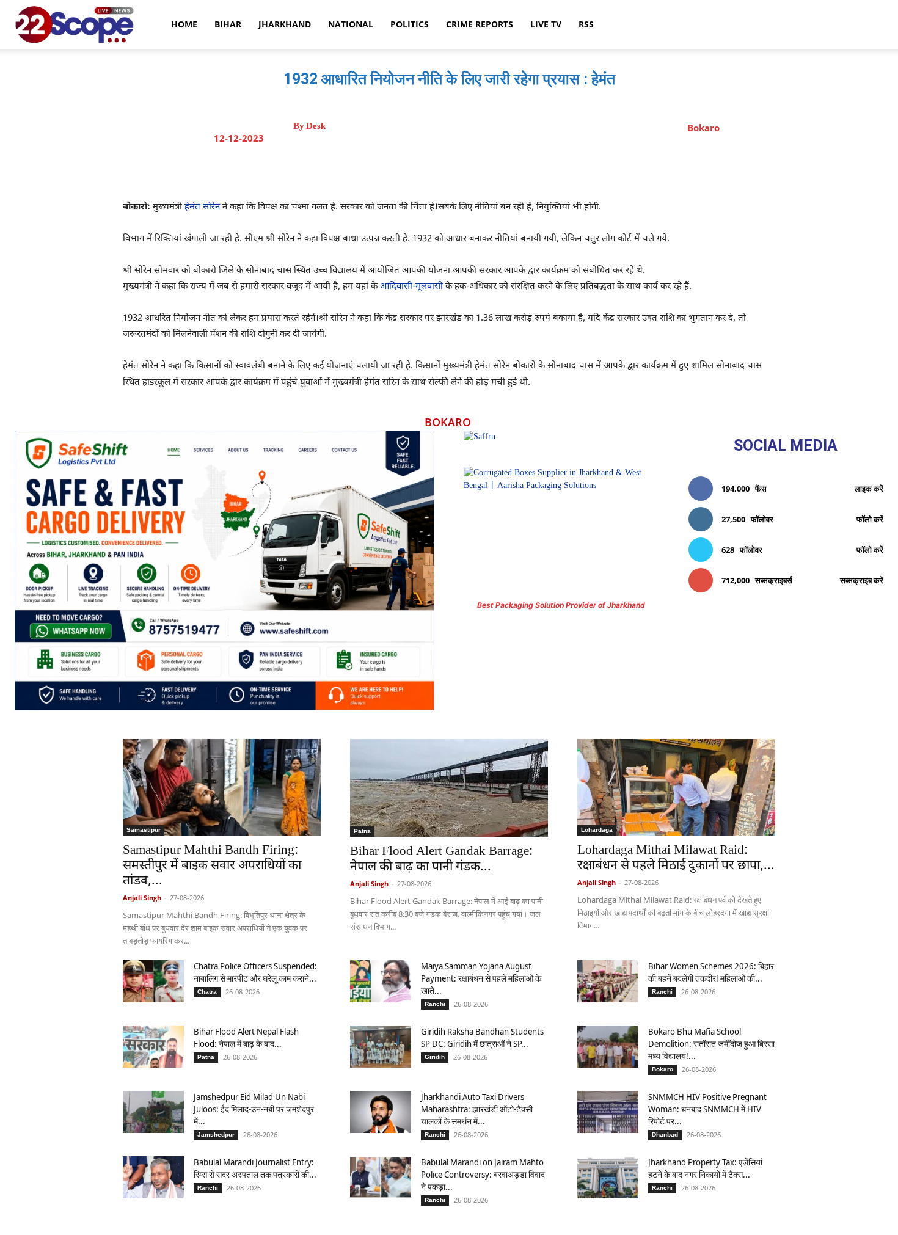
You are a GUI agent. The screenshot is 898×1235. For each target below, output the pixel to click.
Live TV (545, 24)
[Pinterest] (474, 169)
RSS (586, 24)
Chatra (207, 991)
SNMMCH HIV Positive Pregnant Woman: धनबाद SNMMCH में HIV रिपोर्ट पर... (707, 1109)
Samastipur (143, 829)
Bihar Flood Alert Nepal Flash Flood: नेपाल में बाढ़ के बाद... (246, 1037)
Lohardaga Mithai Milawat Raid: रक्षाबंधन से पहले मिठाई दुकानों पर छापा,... (676, 858)
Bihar (227, 24)
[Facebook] (418, 169)
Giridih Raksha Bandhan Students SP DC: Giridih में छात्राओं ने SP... (482, 1037)
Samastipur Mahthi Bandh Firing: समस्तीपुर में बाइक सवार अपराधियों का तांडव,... (212, 866)
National (350, 24)
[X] (446, 169)
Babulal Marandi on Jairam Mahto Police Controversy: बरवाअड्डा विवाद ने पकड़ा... (483, 1174)
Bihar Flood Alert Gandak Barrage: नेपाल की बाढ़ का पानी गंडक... (441, 859)
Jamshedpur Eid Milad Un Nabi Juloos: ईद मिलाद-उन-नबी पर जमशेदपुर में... (254, 1109)
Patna (362, 831)
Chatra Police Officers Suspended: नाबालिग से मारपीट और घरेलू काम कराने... (255, 972)
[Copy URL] (530, 169)
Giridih (435, 1057)
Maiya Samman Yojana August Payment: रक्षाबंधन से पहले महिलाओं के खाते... (481, 978)
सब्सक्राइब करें (861, 580)
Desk (316, 126)
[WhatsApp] (502, 169)
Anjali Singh (142, 897)
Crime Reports (479, 24)
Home (184, 24)
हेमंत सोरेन (201, 207)
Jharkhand (284, 24)
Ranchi (435, 1003)
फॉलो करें (869, 519)
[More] (559, 169)
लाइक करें (869, 488)
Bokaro (703, 128)
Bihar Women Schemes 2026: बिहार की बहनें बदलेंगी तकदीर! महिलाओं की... (711, 972)
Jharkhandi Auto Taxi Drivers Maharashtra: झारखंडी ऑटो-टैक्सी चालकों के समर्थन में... (477, 1109)
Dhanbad (665, 1134)
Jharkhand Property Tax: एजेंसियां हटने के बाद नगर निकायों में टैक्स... (705, 1168)
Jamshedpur (216, 1134)
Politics (409, 24)
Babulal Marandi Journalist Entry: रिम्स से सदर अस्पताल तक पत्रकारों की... (255, 1168)
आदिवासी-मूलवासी (411, 287)
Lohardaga (597, 829)
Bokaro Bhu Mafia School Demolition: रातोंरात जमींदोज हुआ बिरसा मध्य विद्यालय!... (711, 1044)
